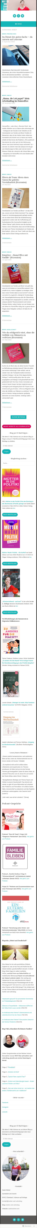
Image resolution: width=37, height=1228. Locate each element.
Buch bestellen (10, 514)
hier (14, 508)
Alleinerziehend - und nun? (12, 602)
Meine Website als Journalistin (17, 426)
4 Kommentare (6, 320)
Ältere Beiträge (18, 417)
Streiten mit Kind (13, 1072)
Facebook (5, 1102)
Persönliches (11, 34)
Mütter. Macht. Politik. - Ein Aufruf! (14, 553)
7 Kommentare (6, 407)
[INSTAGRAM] (18, 1220)
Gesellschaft (11, 329)
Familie (9, 95)
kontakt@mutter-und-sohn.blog (12, 1201)
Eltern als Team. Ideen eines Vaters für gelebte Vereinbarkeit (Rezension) (15, 180)
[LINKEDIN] (23, 1220)
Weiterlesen (7, 82)
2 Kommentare (6, 243)
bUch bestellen (10, 612)
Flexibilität (11, 1067)
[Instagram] (18, 16)
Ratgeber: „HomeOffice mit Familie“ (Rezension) (15, 256)
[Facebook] (14, 16)
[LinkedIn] (22, 16)
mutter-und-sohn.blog (12, 1205)
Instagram (5, 1107)
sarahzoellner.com (13, 1209)
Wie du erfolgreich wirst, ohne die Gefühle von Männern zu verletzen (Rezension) (18, 335)
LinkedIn (4, 1112)
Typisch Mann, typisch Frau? (16, 1077)
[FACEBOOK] (14, 1220)
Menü (19, 24)
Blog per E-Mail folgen (18, 433)
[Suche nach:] (18, 463)
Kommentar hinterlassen (9, 86)
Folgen (6, 452)
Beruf (4, 34)
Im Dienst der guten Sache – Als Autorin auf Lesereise (17, 38)
